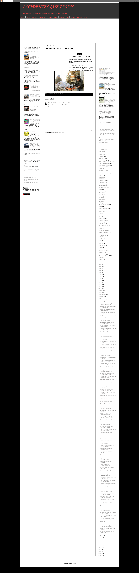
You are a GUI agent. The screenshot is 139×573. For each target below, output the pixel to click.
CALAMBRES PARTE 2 (104, 142)
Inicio (70, 130)
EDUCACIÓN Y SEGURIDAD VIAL (34, 132)
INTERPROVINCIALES (104, 187)
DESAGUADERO (103, 170)
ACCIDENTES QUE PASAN (48, 6)
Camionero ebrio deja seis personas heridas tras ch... (106, 433)
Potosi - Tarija (102, 218)
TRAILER (101, 243)
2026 (100, 264)
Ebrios (100, 172)
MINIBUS (101, 196)
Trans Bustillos (102, 245)
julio (101, 298)
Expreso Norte (102, 182)
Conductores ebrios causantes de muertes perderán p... (108, 484)
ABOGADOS (102, 148)
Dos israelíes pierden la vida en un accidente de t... (108, 329)
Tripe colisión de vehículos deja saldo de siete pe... (107, 348)
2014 (100, 284)
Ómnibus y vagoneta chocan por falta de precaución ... (107, 361)
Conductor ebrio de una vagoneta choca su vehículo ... (108, 364)
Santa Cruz (34, 17)
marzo (102, 541)
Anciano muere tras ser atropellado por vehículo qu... (108, 478)
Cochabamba (42, 17)
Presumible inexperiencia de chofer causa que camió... (108, 474)
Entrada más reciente (50, 130)
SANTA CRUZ (102, 223)
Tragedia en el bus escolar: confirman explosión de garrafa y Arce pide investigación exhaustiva (35, 146)
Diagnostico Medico (104, 83)
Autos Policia (102, 151)
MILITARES (101, 194)
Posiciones (26, 67)
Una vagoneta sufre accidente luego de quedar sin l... (107, 370)
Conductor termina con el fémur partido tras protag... (107, 354)
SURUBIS (101, 236)
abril (101, 539)
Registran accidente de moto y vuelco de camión (107, 367)
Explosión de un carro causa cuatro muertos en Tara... (108, 377)
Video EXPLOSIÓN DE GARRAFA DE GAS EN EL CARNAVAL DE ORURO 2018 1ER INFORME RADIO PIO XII (32, 88)
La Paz (28, 17)
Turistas (101, 247)
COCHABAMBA (57, 95)
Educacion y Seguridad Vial (105, 173)
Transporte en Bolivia (104, 68)
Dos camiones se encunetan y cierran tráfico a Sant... (107, 455)
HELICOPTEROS (103, 185)
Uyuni (100, 249)
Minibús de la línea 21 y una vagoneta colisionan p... (106, 427)
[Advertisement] (66, 31)
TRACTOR (101, 242)
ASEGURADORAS (103, 149)
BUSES (100, 154)
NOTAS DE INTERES (104, 204)
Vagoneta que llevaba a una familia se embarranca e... (108, 458)
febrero (102, 543)
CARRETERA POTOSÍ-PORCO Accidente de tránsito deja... (107, 417)
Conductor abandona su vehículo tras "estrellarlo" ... (107, 442)
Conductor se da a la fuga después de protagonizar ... (108, 316)
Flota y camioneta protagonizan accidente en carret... (107, 487)
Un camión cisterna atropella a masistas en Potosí (31, 76)
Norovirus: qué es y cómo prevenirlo (107, 137)
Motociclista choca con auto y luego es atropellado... (108, 300)
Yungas (100, 259)
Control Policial (102, 166)
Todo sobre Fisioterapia (105, 111)
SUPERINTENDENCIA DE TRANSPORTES (105, 234)
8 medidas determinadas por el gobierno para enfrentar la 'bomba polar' (107, 130)
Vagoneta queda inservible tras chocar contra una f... (107, 383)
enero (101, 545)
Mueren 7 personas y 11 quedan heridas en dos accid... (107, 525)
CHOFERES (101, 158)
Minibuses (73, 17)
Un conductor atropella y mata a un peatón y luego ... (108, 513)
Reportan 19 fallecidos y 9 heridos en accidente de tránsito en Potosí (35, 56)
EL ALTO (101, 175)
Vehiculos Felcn (102, 254)
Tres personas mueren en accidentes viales (106, 449)
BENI (100, 153)
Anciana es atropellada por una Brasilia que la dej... (107, 446)
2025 (100, 266)
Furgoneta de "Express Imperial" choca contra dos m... (107, 494)
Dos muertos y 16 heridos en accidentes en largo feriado (35, 108)
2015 (100, 282)
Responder (50, 106)
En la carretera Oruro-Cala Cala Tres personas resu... (107, 471)
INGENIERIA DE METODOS (30, 177)
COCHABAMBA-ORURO (104, 163)
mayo (101, 537)
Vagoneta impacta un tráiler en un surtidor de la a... (108, 351)
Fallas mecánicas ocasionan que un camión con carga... (107, 335)
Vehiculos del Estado (103, 250)
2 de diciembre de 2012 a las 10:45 (62, 102)
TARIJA (100, 238)
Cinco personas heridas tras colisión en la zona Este (106, 506)
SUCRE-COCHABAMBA (104, 232)
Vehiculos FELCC (103, 252)
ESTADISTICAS (102, 180)
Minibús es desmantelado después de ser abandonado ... (108, 423)
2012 (100, 288)
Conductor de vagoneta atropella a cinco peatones (108, 307)
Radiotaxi (101, 221)
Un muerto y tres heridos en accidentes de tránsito (106, 436)
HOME (22, 17)
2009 (100, 551)
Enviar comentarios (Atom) (57, 132)
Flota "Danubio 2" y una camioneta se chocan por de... (108, 481)
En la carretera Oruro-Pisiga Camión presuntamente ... (106, 452)
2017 (100, 278)
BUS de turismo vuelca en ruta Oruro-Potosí (107, 468)
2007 (100, 555)
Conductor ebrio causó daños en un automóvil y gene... (107, 509)
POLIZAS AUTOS (103, 215)
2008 (100, 553)
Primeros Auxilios (103, 220)
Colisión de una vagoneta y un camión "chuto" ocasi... (107, 522)
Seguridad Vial (102, 96)
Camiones (79, 17)
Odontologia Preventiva (105, 122)
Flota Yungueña (102, 184)
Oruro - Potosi (102, 211)
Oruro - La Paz (102, 209)
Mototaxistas (102, 199)
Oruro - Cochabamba (104, 208)
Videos (100, 257)
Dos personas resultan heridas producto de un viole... (107, 323)
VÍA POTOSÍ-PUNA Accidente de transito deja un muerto (107, 490)
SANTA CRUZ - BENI (103, 225)
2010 (100, 549)
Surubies (62, 17)
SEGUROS (101, 227)
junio (101, 535)
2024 (100, 268)
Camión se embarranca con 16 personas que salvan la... (107, 500)
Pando (100, 213)
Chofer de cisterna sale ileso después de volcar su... (106, 439)
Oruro (100, 206)
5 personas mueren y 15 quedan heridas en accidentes (107, 497)
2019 (100, 274)
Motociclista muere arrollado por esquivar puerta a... (107, 310)
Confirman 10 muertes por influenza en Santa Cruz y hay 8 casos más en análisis (107, 135)
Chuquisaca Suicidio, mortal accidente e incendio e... (106, 390)
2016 (100, 280)
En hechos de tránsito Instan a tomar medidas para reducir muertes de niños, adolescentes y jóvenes (110, 100)
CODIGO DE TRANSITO (104, 165)
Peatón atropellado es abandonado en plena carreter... (108, 430)
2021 (100, 270)
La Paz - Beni (102, 191)
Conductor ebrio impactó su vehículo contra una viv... (106, 465)
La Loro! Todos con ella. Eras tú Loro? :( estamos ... (31, 168)
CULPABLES (102, 168)
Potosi (100, 216)
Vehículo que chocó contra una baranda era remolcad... (107, 399)
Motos (67, 17)
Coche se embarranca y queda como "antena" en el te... (107, 519)
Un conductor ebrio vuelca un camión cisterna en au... (107, 374)
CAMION (52, 95)
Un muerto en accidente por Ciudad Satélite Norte (106, 303)
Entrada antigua (89, 130)
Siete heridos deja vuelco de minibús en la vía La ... (106, 503)
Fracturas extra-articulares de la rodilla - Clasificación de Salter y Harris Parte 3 (106, 114)
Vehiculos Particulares (52, 17)
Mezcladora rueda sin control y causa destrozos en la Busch (35, 95)
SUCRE (100, 228)
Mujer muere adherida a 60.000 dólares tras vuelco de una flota (35, 120)
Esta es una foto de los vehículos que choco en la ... (31, 171)
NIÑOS (100, 203)
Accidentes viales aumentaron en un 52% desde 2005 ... (107, 339)
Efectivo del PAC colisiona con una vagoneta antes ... (108, 396)
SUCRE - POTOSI (103, 230)
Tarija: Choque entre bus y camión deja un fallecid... (108, 326)
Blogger (74, 563)
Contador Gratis (26, 196)
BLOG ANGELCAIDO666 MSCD (31, 182)
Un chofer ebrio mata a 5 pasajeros (32, 46)
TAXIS (100, 240)
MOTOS (101, 197)
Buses (85, 17)
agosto (102, 296)
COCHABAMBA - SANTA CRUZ (106, 161)
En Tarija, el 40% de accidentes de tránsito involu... (108, 345)
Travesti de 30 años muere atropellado (106, 462)
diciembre (102, 290)
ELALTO (101, 178)
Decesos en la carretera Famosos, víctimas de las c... (108, 319)
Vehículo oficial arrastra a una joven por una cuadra (107, 407)
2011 (100, 547)
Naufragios (101, 201)
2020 (100, 272)
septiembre (103, 294)
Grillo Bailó (51, 102)
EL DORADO (102, 177)
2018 (100, 276)
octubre (102, 292)
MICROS (101, 192)
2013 (100, 286)
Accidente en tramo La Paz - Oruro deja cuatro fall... (108, 532)
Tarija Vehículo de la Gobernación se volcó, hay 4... (108, 332)
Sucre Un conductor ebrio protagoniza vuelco (106, 414)
